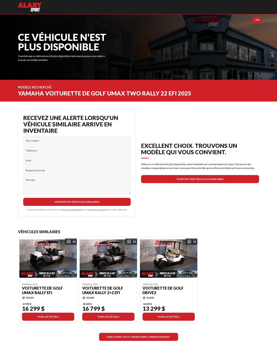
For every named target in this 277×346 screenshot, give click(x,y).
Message (30, 179)
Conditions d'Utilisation (97, 210)
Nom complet (33, 140)
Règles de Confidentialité (71, 210)
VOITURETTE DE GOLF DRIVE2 (163, 290)
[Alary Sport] (30, 7)
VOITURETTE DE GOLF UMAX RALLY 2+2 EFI (102, 290)
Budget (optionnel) (35, 170)
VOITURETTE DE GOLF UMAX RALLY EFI (42, 290)
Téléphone (32, 150)
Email (29, 160)
